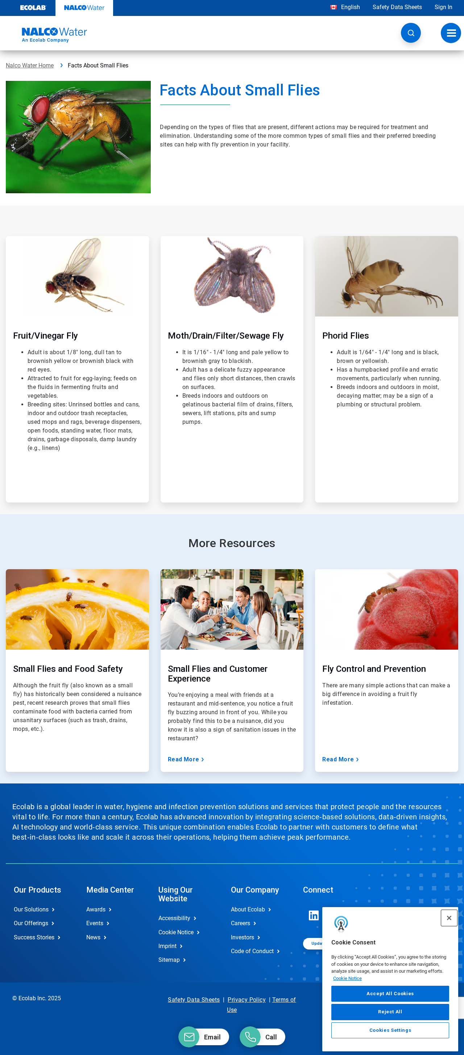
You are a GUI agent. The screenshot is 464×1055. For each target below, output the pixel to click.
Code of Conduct (252, 951)
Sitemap (169, 959)
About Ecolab (248, 909)
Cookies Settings (390, 1030)
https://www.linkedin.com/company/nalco (314, 915)
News (93, 937)
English (350, 7)
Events (94, 923)
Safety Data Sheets (397, 7)
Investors (242, 937)
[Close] (449, 918)
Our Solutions (31, 909)
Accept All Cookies (390, 993)
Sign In (443, 7)
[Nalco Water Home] (46, 35)
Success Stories (34, 937)
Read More (183, 759)
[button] (411, 33)
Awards (95, 909)
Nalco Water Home (30, 65)
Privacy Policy (247, 999)
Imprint (167, 946)
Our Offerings (31, 923)
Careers (240, 923)
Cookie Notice (347, 978)
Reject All (390, 1011)
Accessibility (174, 918)
